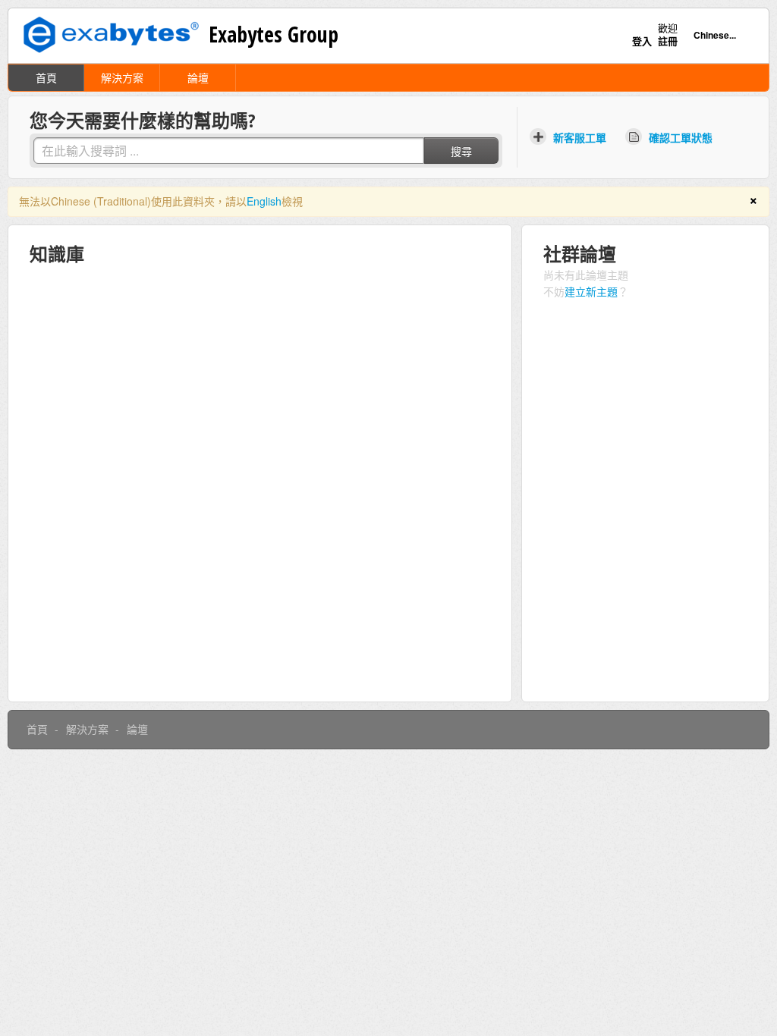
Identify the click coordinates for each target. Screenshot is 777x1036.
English (264, 201)
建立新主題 (591, 291)
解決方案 (122, 77)
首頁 (46, 77)
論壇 (198, 77)
